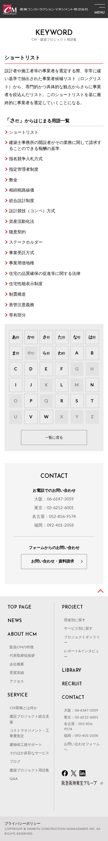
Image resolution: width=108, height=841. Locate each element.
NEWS (15, 621)
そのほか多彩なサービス (29, 753)
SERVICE (18, 695)
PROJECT (72, 607)
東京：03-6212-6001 (54, 507)
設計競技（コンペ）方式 (32, 210)
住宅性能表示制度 (26, 283)
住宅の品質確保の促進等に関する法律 (44, 273)
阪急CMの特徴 (22, 647)
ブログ (15, 761)
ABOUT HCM (22, 634)
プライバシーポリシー (22, 823)
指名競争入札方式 (26, 158)
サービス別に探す (78, 628)
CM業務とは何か (23, 708)
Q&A (14, 778)
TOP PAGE (20, 607)
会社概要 (17, 664)
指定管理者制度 (23, 169)
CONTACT (73, 698)
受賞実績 (17, 672)
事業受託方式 (21, 252)
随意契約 (17, 231)
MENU (99, 12)
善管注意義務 (21, 304)
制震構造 (17, 294)
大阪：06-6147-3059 (54, 498)
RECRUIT (72, 684)
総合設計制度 (21, 200)
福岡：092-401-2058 (54, 525)
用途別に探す (75, 620)
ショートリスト (23, 132)
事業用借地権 (21, 262)
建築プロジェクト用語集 (29, 770)
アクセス (17, 681)
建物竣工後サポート (26, 744)
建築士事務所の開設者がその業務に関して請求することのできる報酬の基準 (55, 145)
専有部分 (17, 314)
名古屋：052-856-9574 (54, 516)
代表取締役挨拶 (22, 655)
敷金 (13, 179)
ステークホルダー (26, 242)
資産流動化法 (21, 221)
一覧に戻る (54, 437)
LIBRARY (71, 670)
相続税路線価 (21, 189)
